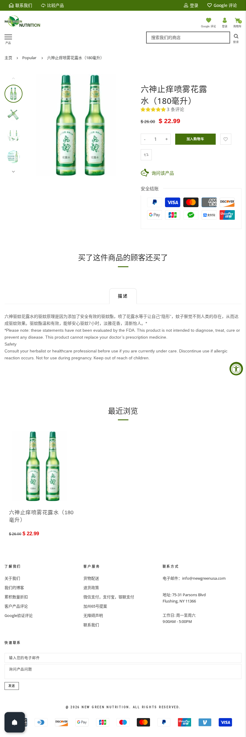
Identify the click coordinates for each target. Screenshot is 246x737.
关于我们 (12, 578)
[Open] (14, 722)
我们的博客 (14, 587)
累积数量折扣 (16, 597)
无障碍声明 (93, 615)
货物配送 (91, 578)
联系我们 (91, 624)
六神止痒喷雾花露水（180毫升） (75, 57)
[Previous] (39, 125)
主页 (8, 57)
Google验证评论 (18, 615)
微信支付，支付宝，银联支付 (108, 597)
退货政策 (91, 587)
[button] (154, 109)
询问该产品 (163, 173)
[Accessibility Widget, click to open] (236, 368)
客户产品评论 (16, 606)
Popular (29, 57)
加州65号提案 (95, 606)
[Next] (124, 125)
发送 (11, 686)
